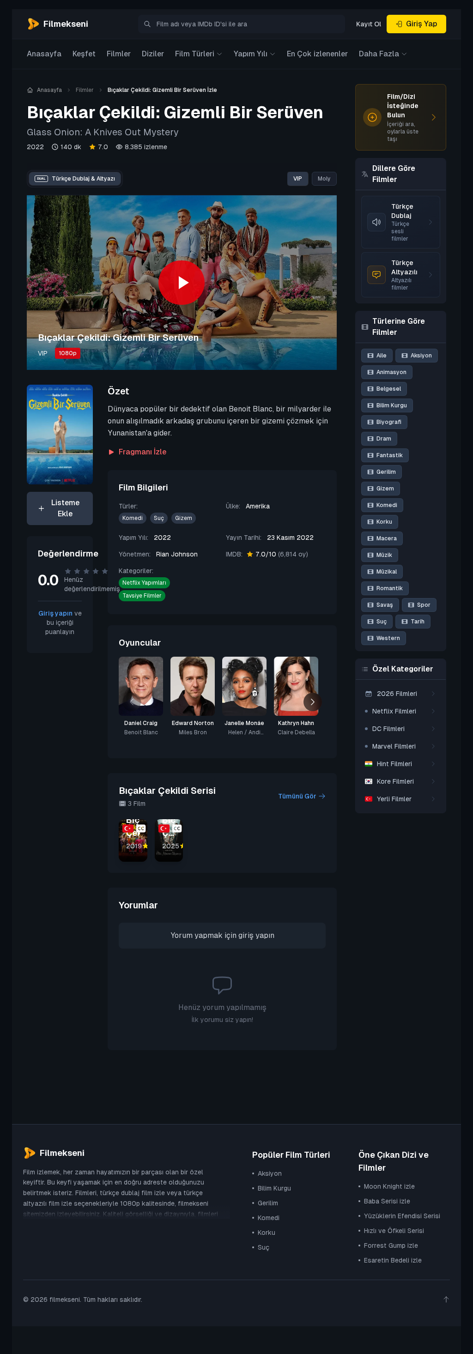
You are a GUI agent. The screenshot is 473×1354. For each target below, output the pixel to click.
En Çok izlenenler (317, 53)
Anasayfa (44, 53)
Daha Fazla (379, 53)
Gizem (183, 518)
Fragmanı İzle (142, 451)
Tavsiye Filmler (142, 595)
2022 (35, 147)
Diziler (153, 53)
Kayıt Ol (368, 24)
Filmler (119, 53)
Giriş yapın (55, 613)
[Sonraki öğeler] (312, 702)
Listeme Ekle (65, 508)
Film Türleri (194, 53)
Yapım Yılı (250, 53)
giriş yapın (256, 935)
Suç (159, 518)
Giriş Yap (421, 23)
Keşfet (84, 53)
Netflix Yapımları (144, 583)
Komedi (132, 518)
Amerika (258, 506)
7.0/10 (281, 554)
